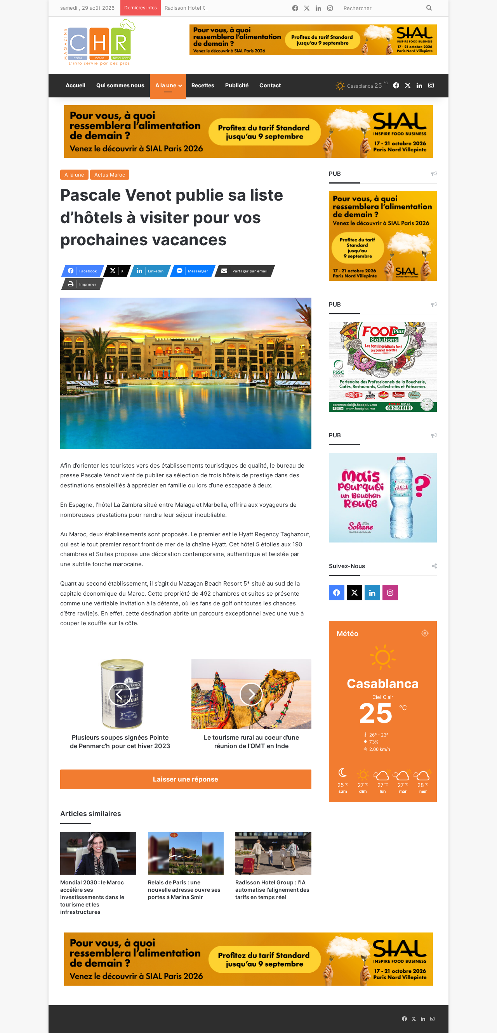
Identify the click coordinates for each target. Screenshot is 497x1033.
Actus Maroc (109, 175)
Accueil (75, 85)
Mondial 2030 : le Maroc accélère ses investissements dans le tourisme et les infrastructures (92, 897)
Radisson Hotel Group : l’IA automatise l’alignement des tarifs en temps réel (256, 8)
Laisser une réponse (185, 779)
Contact (270, 85)
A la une (165, 85)
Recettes (202, 85)
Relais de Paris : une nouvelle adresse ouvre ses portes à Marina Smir (184, 889)
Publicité (236, 85)
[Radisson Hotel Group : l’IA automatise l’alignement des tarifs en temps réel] (273, 853)
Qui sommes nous (120, 85)
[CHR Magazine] (99, 45)
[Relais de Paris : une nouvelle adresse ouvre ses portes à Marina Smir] (186, 853)
